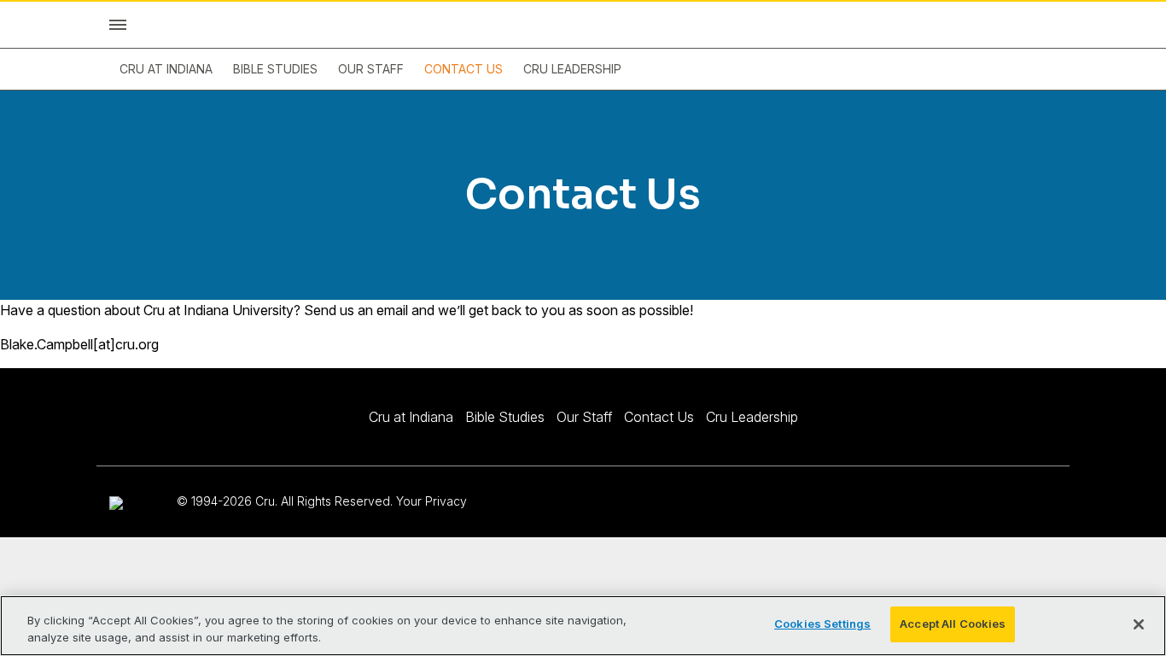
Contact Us (463, 69)
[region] (583, 625)
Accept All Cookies (953, 623)
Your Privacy (431, 501)
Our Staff (371, 69)
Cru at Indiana (166, 69)
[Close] (1138, 624)
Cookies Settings (822, 623)
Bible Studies (275, 69)
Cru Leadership (572, 69)
